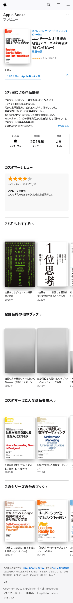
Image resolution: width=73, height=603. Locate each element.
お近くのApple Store (34, 568)
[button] (49, 5)
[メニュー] (68, 5)
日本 (5, 581)
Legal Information (47, 593)
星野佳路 (37, 52)
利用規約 (30, 593)
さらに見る (63, 125)
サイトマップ (8, 597)
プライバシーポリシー (12, 593)
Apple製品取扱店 (60, 568)
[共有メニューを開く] (67, 76)
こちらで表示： (21, 76)
